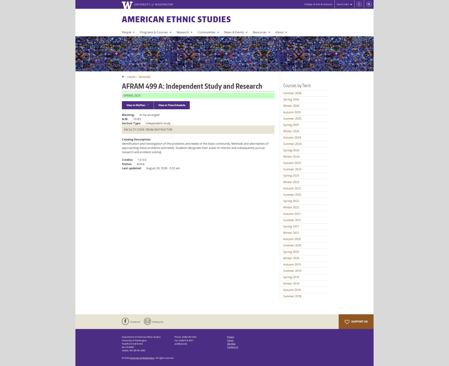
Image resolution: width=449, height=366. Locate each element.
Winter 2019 (291, 284)
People (126, 32)
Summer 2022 (292, 195)
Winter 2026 (291, 106)
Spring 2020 (291, 252)
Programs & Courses (154, 32)
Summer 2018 (292, 296)
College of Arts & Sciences (318, 4)
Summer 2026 (292, 93)
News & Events (234, 32)
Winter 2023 (291, 182)
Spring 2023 (291, 175)
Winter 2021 (291, 233)
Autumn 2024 (292, 137)
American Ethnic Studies (176, 19)
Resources (260, 32)
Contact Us (232, 347)
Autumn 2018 (292, 290)
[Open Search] (369, 4)
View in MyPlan (135, 105)
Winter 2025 (291, 131)
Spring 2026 (291, 99)
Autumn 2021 (292, 214)
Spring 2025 (144, 76)
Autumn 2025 (292, 112)
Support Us (359, 321)
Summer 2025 (292, 118)
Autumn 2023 (292, 163)
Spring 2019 (291, 277)
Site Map (231, 343)
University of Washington (142, 358)
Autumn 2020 (292, 239)
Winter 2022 (291, 207)
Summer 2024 (292, 144)
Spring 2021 (291, 226)
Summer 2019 (292, 271)
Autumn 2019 (292, 264)
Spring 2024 (291, 150)
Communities (206, 32)
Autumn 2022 (292, 188)
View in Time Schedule (171, 105)
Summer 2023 (292, 169)
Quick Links (343, 4)
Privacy (230, 336)
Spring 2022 (291, 201)
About (279, 32)
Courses (131, 76)
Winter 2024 (291, 157)
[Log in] (359, 4)
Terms (230, 340)
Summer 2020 (292, 245)
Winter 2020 (291, 258)
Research (183, 32)
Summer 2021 (292, 220)
